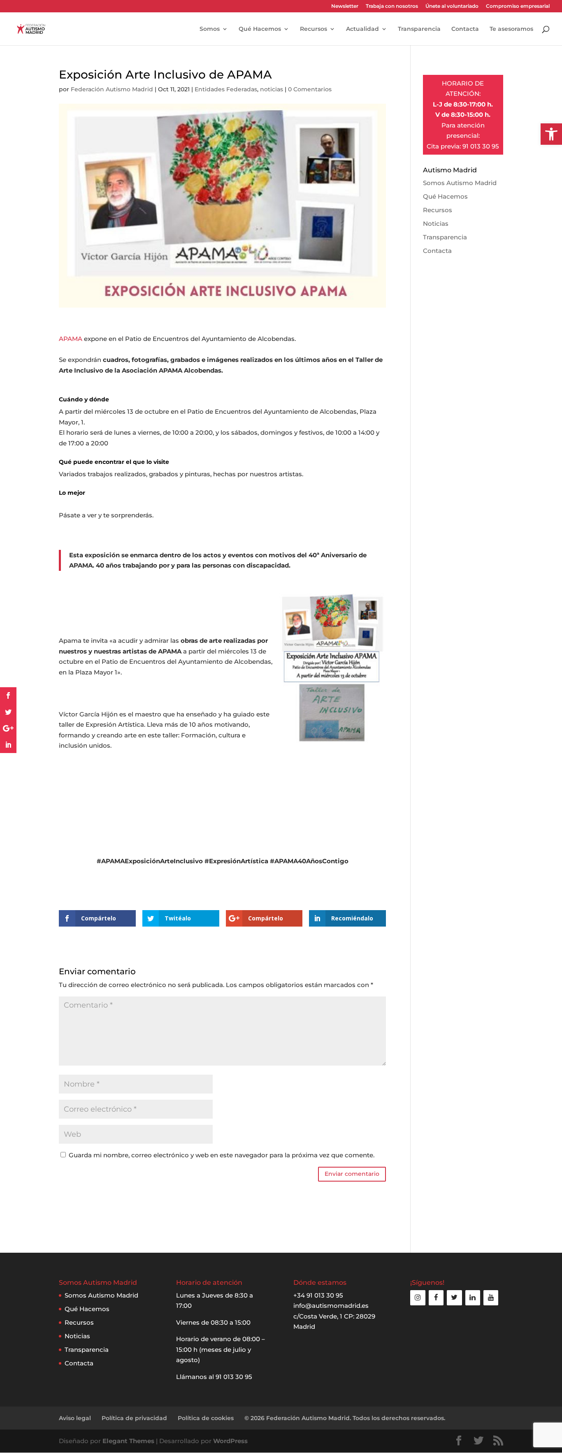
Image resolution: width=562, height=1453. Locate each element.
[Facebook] (436, 1297)
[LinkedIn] (472, 1297)
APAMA (70, 339)
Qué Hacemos (260, 29)
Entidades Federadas (226, 89)
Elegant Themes (128, 1441)
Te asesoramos (511, 29)
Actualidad (362, 29)
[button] (551, 134)
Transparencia (419, 29)
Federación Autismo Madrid (112, 89)
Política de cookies (206, 1418)
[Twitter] (454, 1297)
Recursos (313, 29)
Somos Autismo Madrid (460, 183)
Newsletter (344, 6)
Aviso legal (75, 1418)
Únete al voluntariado (451, 6)
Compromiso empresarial (518, 6)
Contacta (465, 29)
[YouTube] (490, 1297)
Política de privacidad (134, 1418)
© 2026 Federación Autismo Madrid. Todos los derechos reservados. (344, 1418)
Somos (210, 29)
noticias (271, 89)
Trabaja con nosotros (392, 6)
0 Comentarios (310, 89)
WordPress (230, 1441)
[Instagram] (417, 1297)
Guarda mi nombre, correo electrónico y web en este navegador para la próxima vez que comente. (221, 1155)
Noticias (435, 223)
